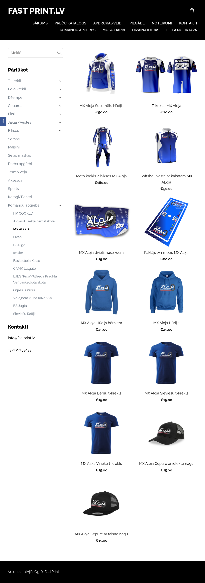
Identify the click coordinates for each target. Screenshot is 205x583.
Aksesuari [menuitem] (16, 180)
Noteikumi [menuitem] (162, 23)
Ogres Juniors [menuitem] (24, 290)
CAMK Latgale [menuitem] (24, 268)
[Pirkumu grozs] (192, 11)
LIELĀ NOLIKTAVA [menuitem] (181, 30)
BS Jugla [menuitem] (20, 306)
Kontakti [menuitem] (188, 23)
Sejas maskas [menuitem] (19, 155)
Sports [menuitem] (13, 189)
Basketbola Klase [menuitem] (26, 261)
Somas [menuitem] (14, 139)
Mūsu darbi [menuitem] (113, 30)
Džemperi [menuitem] (16, 97)
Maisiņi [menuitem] (14, 147)
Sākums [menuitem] (40, 23)
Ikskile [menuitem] (18, 253)
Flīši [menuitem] (11, 114)
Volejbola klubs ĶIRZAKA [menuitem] (32, 298)
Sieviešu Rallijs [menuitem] (24, 314)
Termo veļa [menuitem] (17, 172)
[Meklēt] (59, 52)
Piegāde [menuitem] (137, 23)
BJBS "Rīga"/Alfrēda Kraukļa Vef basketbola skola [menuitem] (35, 279)
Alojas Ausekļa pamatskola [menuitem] (34, 221)
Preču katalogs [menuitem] (70, 23)
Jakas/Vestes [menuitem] (19, 122)
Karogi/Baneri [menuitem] (20, 197)
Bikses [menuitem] (13, 130)
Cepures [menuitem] (15, 106)
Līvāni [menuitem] (17, 237)
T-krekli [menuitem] (14, 81)
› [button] (60, 81)
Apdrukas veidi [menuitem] (108, 23)
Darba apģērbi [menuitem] (20, 164)
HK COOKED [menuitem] (23, 213)
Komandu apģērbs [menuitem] (77, 30)
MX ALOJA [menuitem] (21, 229)
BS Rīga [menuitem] (19, 245)
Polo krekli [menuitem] (17, 89)
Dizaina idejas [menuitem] (145, 30)
